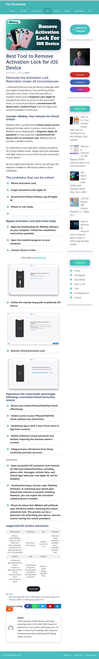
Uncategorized (81, 293)
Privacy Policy (91, 655)
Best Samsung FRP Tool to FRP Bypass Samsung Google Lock (34, 597)
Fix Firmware (16, 4)
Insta (80, 89)
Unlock (67, 11)
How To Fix (36, 11)
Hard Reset (79, 11)
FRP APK (23, 11)
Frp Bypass (79, 275)
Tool (47, 11)
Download (40, 257)
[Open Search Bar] (89, 11)
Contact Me (78, 655)
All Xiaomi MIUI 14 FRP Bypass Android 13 (26, 599)
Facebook (80, 82)
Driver (56, 11)
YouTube (80, 74)
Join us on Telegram (81, 29)
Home (12, 11)
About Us (67, 655)
